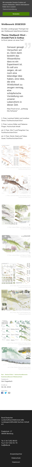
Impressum (16, 462)
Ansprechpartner (16, 454)
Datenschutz (16, 458)
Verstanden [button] (16, 14)
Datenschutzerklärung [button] (10, 9)
